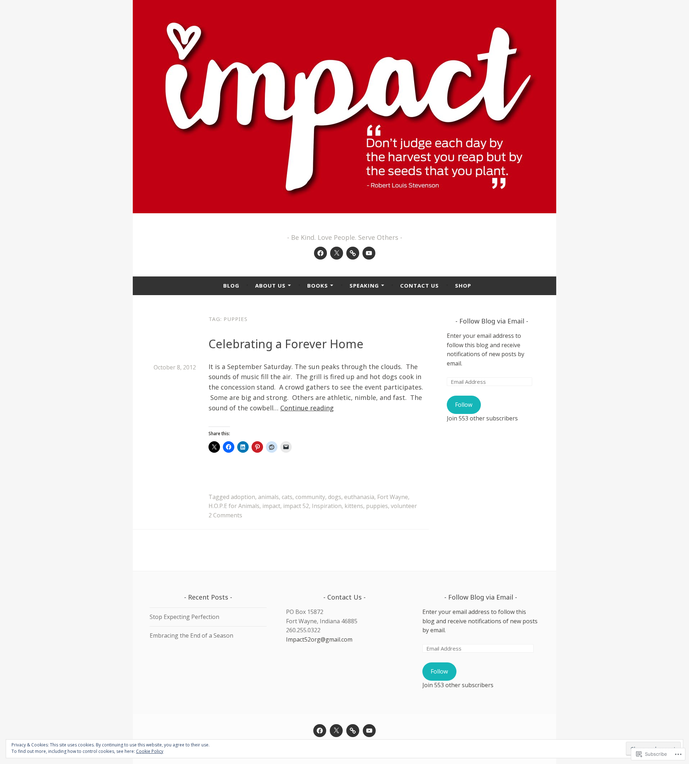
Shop (463, 285)
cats (287, 497)
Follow (463, 405)
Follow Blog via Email (491, 321)
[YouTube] (368, 253)
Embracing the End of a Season (191, 635)
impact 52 (296, 506)
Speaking (364, 285)
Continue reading (307, 408)
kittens (353, 506)
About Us (270, 285)
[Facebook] (320, 253)
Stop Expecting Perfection (184, 617)
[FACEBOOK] (319, 730)
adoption (243, 497)
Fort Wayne (392, 497)
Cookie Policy (149, 751)
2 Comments (225, 515)
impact (271, 506)
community (310, 497)
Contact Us (419, 285)
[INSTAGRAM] (352, 730)
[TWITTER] (336, 730)
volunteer (404, 506)
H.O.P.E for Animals (233, 506)
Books (317, 285)
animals (268, 497)
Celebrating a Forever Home (286, 343)
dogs (334, 497)
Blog (231, 285)
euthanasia (359, 497)
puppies (377, 506)
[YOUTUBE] (369, 730)
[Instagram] (352, 253)
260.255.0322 (303, 630)
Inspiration (327, 506)
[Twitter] (336, 253)
